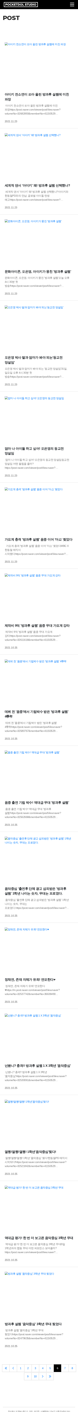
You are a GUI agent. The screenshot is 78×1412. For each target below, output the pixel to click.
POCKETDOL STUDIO (21, 4)
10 (35, 1376)
